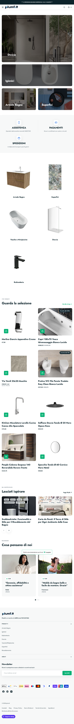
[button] (3, 7)
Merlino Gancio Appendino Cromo (19, 339)
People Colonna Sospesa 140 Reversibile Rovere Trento (16, 466)
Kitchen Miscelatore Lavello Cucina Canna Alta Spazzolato (19, 424)
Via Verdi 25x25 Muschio (14, 381)
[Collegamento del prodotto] (19, 327)
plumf (8, 703)
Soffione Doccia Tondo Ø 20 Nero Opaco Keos (54, 424)
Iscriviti (67, 673)
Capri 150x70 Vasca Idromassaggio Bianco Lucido (52, 341)
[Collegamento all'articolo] (19, 511)
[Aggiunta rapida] (6, 331)
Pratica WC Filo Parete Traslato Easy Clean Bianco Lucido (53, 383)
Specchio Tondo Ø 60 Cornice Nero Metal (52, 466)
